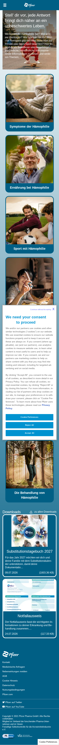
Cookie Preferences (48, 742)
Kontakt (6, 662)
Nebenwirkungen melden (14, 671)
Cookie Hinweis (10, 680)
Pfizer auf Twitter (13, 702)
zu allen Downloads (45, 511)
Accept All (29, 433)
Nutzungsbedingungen (13, 689)
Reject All (29, 425)
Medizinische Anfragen (13, 667)
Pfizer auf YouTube (14, 706)
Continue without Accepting (42, 309)
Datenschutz (8, 685)
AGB (4, 676)
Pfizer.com (7, 694)
